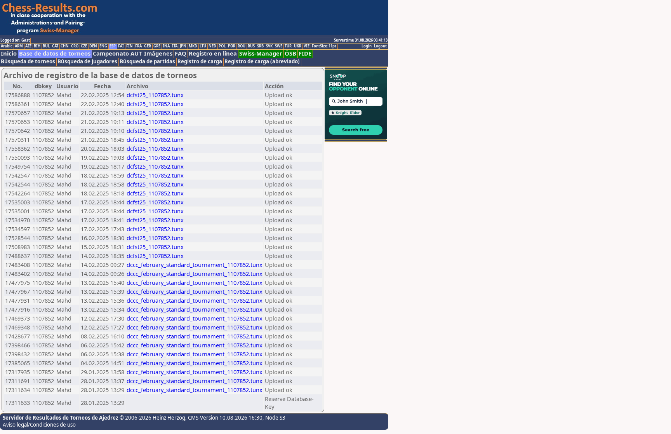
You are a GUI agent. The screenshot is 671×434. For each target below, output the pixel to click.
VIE (306, 46)
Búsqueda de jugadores (87, 61)
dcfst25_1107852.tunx (155, 95)
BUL (46, 46)
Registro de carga (199, 61)
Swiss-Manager (260, 53)
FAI (121, 46)
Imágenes (158, 53)
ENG (103, 46)
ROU (241, 46)
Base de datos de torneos (54, 53)
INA (166, 46)
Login (367, 46)
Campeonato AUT (117, 53)
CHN (65, 46)
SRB (260, 46)
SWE (278, 46)
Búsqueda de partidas (147, 61)
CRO (74, 46)
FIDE (305, 53)
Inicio (9, 53)
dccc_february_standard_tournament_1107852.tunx (194, 264)
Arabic (6, 46)
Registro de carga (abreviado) (262, 61)
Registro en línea (213, 53)
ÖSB (290, 53)
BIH (37, 46)
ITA (174, 46)
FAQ (180, 53)
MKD (193, 46)
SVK (269, 46)
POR (231, 46)
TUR (288, 46)
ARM (19, 46)
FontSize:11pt (324, 46)
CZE (84, 46)
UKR (297, 46)
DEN (93, 46)
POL (222, 46)
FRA (138, 46)
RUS (251, 46)
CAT (55, 46)
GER (147, 46)
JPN (183, 46)
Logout (380, 46)
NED (212, 46)
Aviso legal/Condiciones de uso (39, 424)
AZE (28, 46)
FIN (129, 46)
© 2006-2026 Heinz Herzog (152, 417)
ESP (113, 46)
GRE (156, 46)
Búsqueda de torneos (28, 61)
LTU (203, 46)
